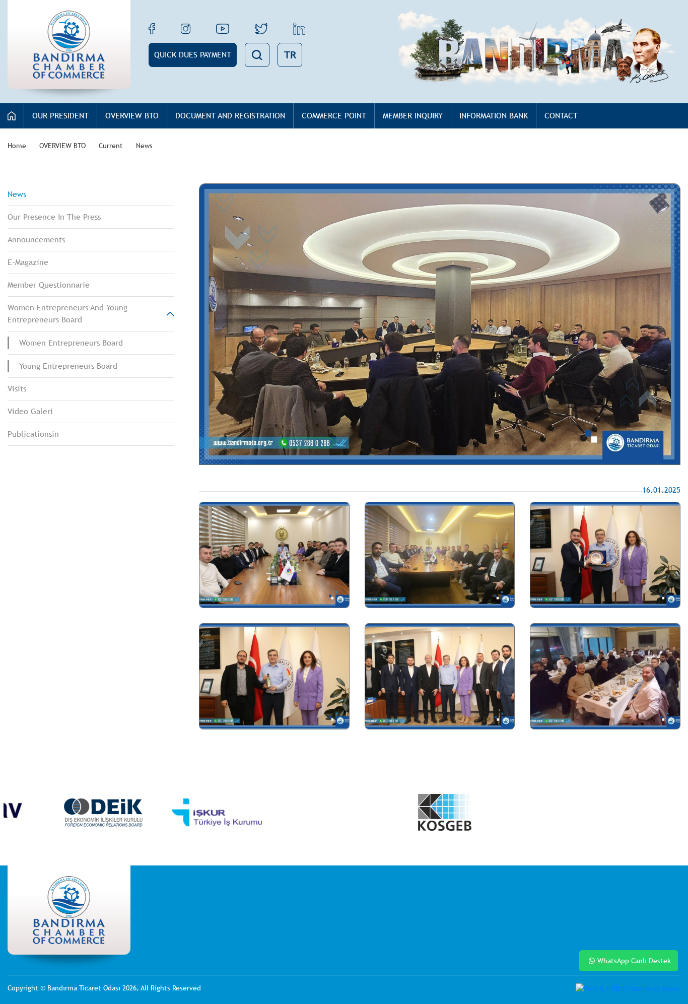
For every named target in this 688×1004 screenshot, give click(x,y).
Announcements (36, 239)
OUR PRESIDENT (60, 115)
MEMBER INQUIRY (413, 115)
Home (17, 146)
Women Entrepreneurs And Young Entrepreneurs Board (67, 313)
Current (111, 146)
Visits (17, 388)
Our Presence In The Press (54, 217)
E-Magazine (28, 262)
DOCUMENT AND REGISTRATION (230, 115)
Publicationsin (33, 434)
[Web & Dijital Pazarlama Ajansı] (628, 988)
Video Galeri (30, 411)
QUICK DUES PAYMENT (192, 54)
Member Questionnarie (49, 285)
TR (290, 54)
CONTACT (561, 115)
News (144, 146)
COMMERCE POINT (334, 115)
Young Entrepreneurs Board (68, 366)
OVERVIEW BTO (132, 115)
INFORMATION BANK (493, 115)
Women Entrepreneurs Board (71, 343)
